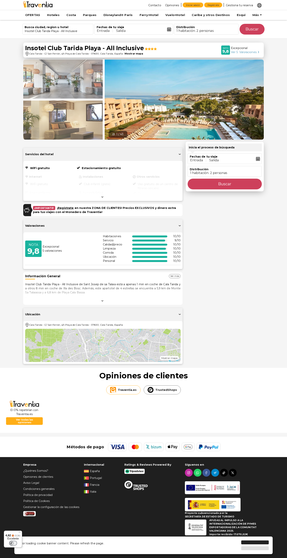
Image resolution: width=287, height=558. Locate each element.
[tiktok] (224, 473)
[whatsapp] (198, 473)
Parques (89, 15)
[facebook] (206, 473)
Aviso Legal (31, 483)
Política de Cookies (36, 501)
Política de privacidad (38, 495)
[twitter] (233, 473)
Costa (71, 15)
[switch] (13, 543)
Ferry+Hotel (149, 15)
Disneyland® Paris (118, 15)
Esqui (241, 15)
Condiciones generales (38, 489)
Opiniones (172, 5)
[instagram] (189, 473)
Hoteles (53, 15)
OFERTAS (32, 15)
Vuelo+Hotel (175, 15)
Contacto (154, 5)
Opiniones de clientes (38, 477)
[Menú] (19, 533)
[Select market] (259, 5)
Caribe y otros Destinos (211, 15)
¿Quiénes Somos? (35, 470)
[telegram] (215, 473)
